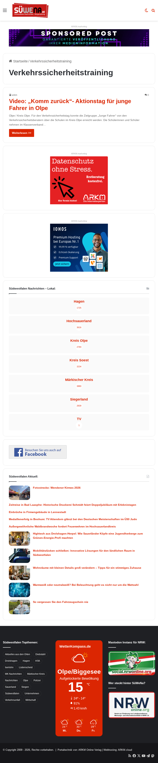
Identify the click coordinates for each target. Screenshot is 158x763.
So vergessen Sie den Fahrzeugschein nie (60, 601)
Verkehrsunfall (12, 700)
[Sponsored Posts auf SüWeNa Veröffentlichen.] (79, 38)
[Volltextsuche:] (153, 11)
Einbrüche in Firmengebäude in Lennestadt (37, 512)
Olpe (25, 680)
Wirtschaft (30, 700)
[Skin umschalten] (146, 11)
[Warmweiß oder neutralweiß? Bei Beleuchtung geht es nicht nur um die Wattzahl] (19, 590)
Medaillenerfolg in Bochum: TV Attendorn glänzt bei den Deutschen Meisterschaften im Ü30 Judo (73, 519)
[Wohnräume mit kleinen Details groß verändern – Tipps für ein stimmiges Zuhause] (19, 573)
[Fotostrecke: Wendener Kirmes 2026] (19, 493)
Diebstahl (40, 654)
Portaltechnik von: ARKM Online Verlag (79, 749)
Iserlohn (9, 667)
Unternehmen (32, 693)
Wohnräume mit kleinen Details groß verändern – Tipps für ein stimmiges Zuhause (87, 567)
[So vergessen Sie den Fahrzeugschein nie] (19, 607)
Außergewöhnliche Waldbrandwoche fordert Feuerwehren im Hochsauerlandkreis (62, 526)
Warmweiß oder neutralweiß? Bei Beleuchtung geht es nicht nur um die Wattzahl (86, 584)
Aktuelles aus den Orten (17, 654)
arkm (14, 95)
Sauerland (10, 687)
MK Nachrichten (13, 674)
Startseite (20, 61)
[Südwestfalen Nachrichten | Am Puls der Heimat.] (30, 10)
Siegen (25, 687)
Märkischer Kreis (36, 674)
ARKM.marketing (79, 26)
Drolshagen (11, 661)
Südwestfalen (12, 693)
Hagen (26, 661)
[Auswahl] (5, 11)
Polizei (37, 680)
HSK (37, 661)
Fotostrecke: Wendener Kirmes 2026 (57, 487)
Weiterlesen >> (21, 132)
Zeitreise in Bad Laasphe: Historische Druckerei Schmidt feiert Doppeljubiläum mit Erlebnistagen (72, 504)
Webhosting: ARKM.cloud (117, 749)
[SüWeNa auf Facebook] (38, 457)
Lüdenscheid (26, 667)
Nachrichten (11, 680)
